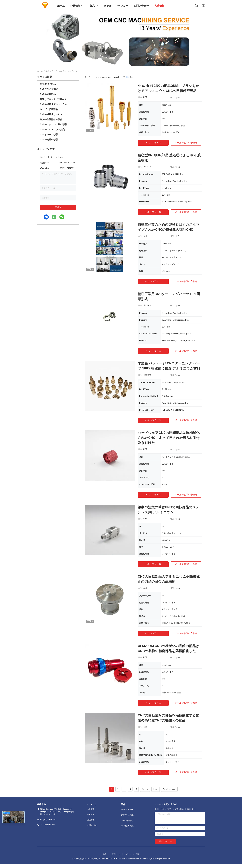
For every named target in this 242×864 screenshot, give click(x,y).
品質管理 (90, 820)
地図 (104, 854)
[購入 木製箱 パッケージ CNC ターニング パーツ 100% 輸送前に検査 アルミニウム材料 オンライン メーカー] (110, 386)
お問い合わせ (92, 825)
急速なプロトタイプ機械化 (53, 99)
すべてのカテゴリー (128, 826)
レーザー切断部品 (49, 109)
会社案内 (90, 814)
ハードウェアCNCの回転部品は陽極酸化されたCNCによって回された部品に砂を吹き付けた (169, 438)
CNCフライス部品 (49, 89)
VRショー (122, 5)
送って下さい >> (165, 841)
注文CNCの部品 (48, 84)
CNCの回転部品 (48, 94)
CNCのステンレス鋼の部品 (53, 124)
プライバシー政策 (132, 854)
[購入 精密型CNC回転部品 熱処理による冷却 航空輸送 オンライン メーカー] (110, 178)
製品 (47, 71)
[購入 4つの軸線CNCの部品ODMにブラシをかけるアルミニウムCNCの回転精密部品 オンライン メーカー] (110, 108)
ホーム (40, 71)
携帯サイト (116, 854)
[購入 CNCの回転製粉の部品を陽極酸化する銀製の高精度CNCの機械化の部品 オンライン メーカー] (110, 738)
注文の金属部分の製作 (51, 119)
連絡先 (58, 207)
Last (155, 789)
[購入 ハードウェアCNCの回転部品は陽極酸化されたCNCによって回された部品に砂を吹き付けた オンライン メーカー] (110, 455)
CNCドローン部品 (49, 134)
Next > (145, 789)
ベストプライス (153, 142)
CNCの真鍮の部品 (49, 139)
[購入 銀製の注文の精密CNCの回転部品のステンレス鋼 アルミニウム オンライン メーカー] (110, 530)
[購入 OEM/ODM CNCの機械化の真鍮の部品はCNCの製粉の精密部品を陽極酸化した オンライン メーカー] (110, 668)
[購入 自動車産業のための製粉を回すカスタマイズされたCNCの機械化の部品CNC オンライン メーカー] (109, 247)
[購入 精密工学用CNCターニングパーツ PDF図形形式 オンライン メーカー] (110, 316)
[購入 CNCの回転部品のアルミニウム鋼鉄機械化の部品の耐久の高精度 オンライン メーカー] (110, 599)
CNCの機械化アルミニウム (53, 104)
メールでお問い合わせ (186, 142)
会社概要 (90, 809)
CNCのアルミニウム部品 (52, 129)
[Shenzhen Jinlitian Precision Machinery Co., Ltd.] (45, 5)
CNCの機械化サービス (51, 114)
